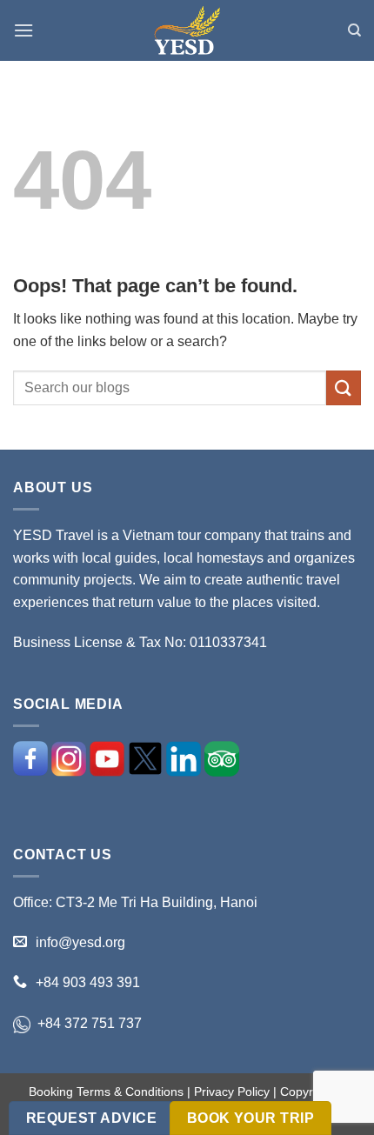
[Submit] (343, 387)
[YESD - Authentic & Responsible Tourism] (187, 30)
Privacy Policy (232, 1091)
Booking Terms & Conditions (106, 1091)
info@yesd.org (80, 942)
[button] (23, 30)
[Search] (354, 30)
